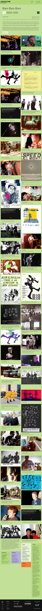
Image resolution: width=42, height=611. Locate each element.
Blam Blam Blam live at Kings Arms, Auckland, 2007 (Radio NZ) (26, 556)
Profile (4, 12)
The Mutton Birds (15, 559)
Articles (3, 608)
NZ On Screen (28, 604)
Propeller (23, 565)
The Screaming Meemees (14, 556)
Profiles (3, 604)
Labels (2, 606)
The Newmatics (14, 557)
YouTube (17, 603)
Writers (8, 605)
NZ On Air (37, 605)
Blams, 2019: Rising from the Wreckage (25, 559)
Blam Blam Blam (25, 547)
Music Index (2, 602)
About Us (8, 601)
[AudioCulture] (5, 2)
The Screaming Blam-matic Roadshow (15, 561)
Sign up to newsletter (18, 606)
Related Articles (9, 12)
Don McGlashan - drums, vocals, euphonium (4, 555)
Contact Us (8, 603)
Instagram (16, 603)
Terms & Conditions (8, 608)
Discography (16, 12)
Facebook (38, 12)
